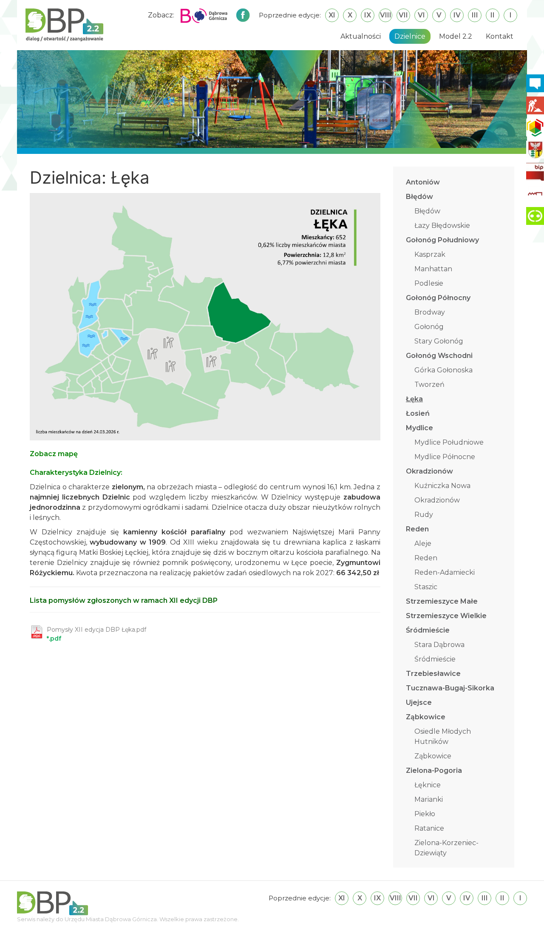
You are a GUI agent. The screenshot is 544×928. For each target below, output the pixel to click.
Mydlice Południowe (449, 442)
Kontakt (499, 36)
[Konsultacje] (535, 83)
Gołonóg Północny (438, 298)
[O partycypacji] (535, 216)
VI (421, 15)
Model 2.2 (455, 36)
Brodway (429, 312)
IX (367, 15)
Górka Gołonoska (443, 370)
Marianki (428, 799)
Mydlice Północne (444, 457)
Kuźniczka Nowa (442, 486)
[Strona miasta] (535, 150)
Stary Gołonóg (438, 341)
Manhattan (433, 269)
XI (332, 15)
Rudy (423, 515)
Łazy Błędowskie (442, 225)
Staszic (425, 587)
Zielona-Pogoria (434, 770)
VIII (385, 15)
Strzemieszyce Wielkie (446, 616)
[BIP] (535, 172)
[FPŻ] (535, 194)
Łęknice (427, 785)
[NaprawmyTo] (535, 105)
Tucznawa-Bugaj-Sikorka (450, 688)
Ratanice (429, 828)
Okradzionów (429, 471)
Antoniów (423, 182)
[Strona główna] (64, 24)
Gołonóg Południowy (442, 240)
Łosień (418, 413)
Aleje (422, 543)
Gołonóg (429, 327)
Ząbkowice (425, 717)
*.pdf (96, 634)
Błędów (419, 197)
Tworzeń (429, 384)
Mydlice (419, 428)
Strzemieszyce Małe (442, 601)
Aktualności (360, 36)
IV (457, 15)
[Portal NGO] (535, 127)
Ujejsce (419, 702)
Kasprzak (429, 254)
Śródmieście (428, 630)
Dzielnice (409, 36)
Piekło (424, 814)
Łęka (414, 399)
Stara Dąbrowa (439, 645)
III (475, 15)
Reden (417, 529)
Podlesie (428, 283)
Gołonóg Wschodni (439, 356)
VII (403, 15)
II (492, 15)
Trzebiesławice (433, 674)
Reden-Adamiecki (444, 572)
